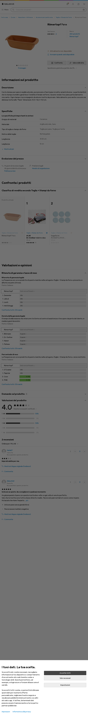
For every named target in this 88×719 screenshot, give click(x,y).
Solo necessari (65, 678)
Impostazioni (65, 685)
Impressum (6, 712)
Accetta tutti (65, 673)
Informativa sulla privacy (22, 712)
